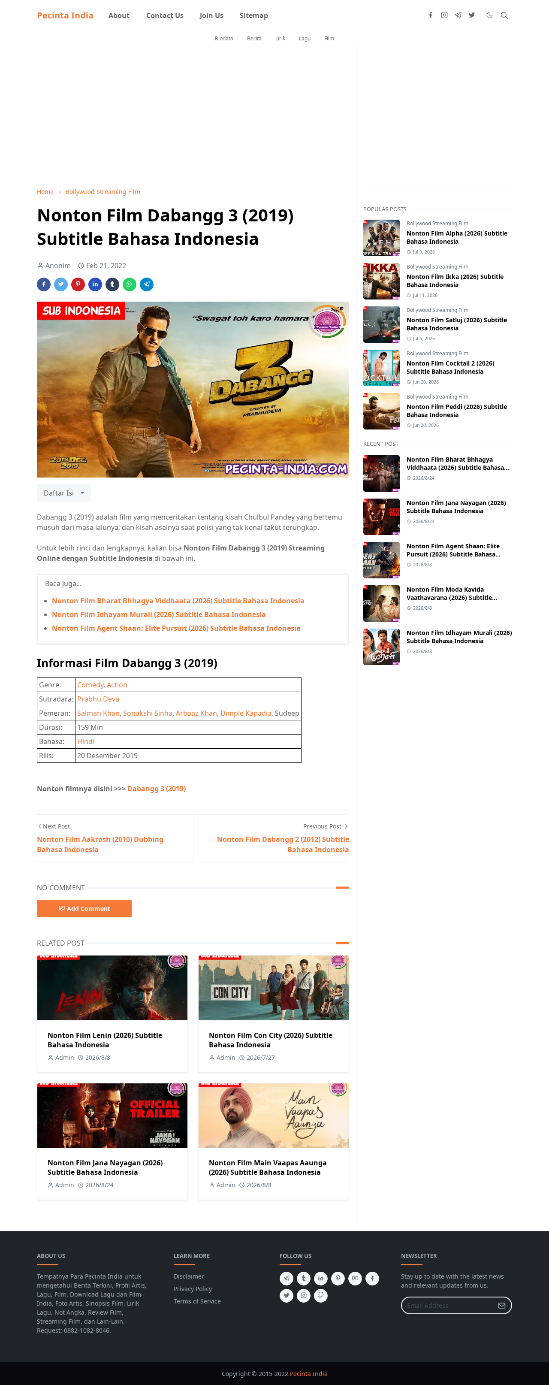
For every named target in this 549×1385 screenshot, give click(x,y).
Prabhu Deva (98, 699)
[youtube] (355, 1278)
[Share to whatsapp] (129, 284)
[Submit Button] (501, 1305)
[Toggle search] (504, 15)
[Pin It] (78, 284)
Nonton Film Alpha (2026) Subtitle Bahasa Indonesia (457, 237)
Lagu (305, 38)
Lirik (280, 38)
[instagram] (444, 15)
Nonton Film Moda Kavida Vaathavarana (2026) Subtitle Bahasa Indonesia (449, 597)
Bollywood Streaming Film (437, 223)
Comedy (90, 684)
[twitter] (472, 15)
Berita (254, 38)
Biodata (224, 38)
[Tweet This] (61, 284)
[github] (321, 1296)
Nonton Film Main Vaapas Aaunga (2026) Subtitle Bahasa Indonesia (268, 1167)
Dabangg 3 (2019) (156, 788)
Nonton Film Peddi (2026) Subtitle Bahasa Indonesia (457, 410)
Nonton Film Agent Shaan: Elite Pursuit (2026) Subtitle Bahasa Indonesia (176, 628)
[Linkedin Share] (95, 284)
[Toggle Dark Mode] (490, 15)
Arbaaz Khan (196, 713)
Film (329, 38)
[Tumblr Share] (112, 284)
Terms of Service (197, 1301)
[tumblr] (304, 1278)
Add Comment (88, 908)
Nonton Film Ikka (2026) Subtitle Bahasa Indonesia (455, 280)
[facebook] (430, 15)
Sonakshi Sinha (147, 713)
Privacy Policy (193, 1289)
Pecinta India (65, 15)
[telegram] (458, 15)
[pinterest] (338, 1278)
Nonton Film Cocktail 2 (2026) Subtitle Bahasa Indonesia (451, 367)
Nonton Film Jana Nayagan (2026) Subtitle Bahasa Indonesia (105, 1167)
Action (117, 684)
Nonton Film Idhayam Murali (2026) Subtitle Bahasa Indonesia (159, 614)
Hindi (85, 741)
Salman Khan (98, 713)
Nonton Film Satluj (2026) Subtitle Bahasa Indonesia (457, 324)
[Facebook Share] (44, 284)
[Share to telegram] (147, 284)
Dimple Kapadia (245, 713)
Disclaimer (189, 1276)
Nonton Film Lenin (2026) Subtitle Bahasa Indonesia (105, 1040)
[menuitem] (119, 15)
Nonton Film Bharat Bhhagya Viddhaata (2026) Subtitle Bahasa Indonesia (178, 600)
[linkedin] (321, 1278)
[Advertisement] (193, 117)
